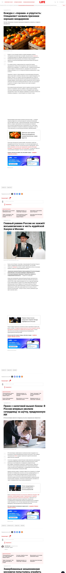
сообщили (14, 267)
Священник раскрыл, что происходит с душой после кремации (21, 394)
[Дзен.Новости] (12, 194)
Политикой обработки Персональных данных (26, 5)
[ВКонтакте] (20, 194)
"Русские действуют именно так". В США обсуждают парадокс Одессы (21, 215)
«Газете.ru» (35, 56)
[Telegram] (17, 194)
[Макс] (15, 194)
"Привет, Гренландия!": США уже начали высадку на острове (8, 215)
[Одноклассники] (22, 194)
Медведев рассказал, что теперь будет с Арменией (21, 211)
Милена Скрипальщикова (12, 350)
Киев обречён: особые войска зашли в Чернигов (36, 211)
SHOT (16, 455)
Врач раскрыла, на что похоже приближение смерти (9, 211)
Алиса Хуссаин (11, 167)
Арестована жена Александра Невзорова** (36, 215)
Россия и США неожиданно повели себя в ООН (8, 399)
